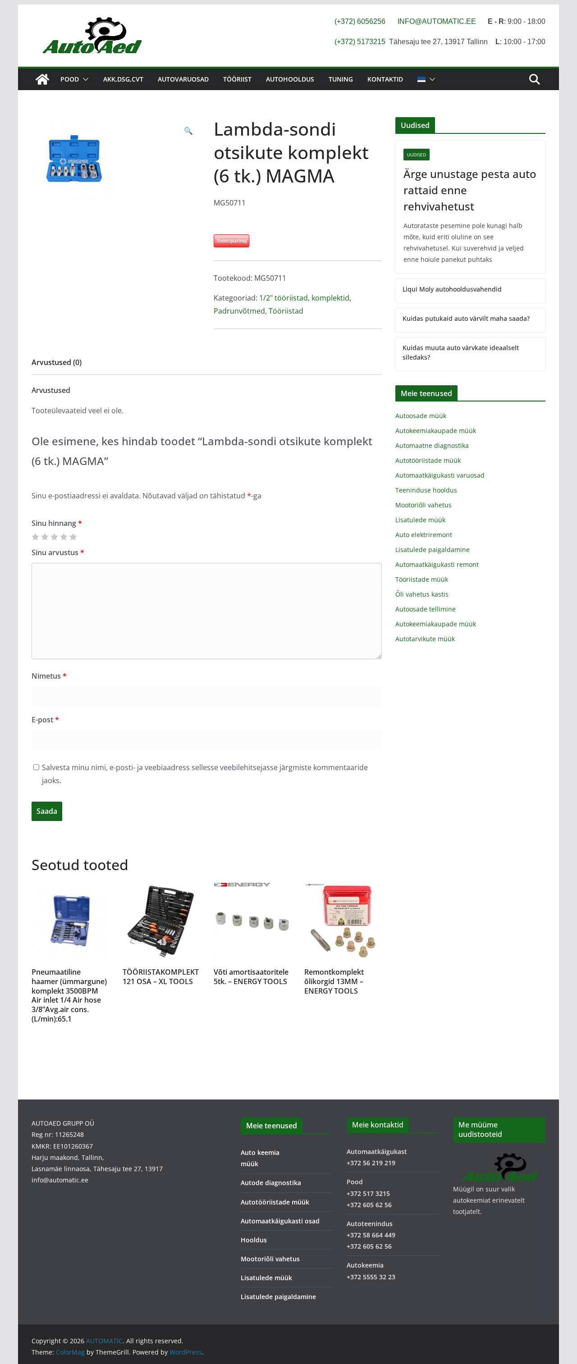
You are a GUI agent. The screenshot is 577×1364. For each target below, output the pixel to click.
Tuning (341, 79)
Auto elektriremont (423, 534)
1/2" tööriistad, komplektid (304, 298)
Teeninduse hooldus (426, 490)
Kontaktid (385, 79)
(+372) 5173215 (359, 42)
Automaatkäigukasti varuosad (440, 475)
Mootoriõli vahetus (423, 505)
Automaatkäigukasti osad (280, 1221)
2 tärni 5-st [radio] (44, 536)
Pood (69, 79)
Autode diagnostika (271, 1182)
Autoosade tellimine (425, 609)
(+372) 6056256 (359, 21)
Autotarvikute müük (425, 638)
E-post (45, 720)
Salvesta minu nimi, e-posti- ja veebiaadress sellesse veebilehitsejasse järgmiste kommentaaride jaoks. (205, 773)
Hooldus (254, 1240)
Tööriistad (286, 311)
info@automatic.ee (60, 1180)
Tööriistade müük (421, 579)
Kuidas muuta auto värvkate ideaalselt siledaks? (461, 352)
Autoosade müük (420, 415)
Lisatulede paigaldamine (432, 549)
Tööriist (237, 79)
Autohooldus (290, 79)
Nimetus (49, 676)
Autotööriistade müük (428, 460)
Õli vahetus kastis (422, 594)
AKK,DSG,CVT (123, 79)
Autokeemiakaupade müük (435, 430)
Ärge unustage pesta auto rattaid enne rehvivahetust (469, 190)
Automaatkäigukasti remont (437, 564)
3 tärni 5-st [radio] (54, 536)
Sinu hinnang (57, 523)
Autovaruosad (183, 79)
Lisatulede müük (420, 519)
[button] (84, 79)
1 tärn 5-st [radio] (35, 536)
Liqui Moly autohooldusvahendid (452, 289)
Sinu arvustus (58, 552)
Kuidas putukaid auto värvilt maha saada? (466, 318)
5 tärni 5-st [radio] (73, 536)
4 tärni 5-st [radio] (63, 536)
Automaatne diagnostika (432, 445)
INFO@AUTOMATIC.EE (437, 21)
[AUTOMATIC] (42, 79)
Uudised (416, 154)
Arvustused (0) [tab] (57, 362)
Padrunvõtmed (239, 311)
